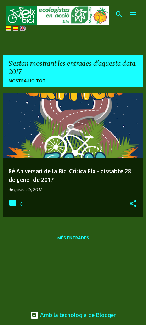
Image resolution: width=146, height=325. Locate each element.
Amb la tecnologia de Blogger (77, 315)
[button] (133, 204)
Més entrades (73, 237)
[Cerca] (119, 14)
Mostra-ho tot (27, 80)
